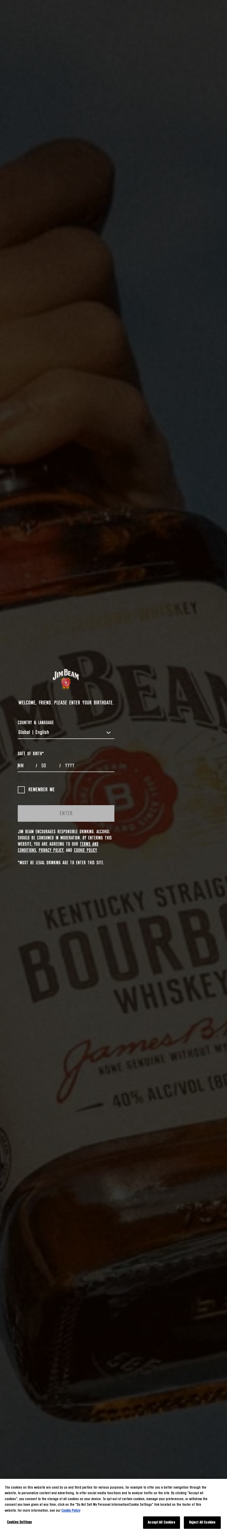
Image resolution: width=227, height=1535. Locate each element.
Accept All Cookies (161, 1522)
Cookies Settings (19, 1522)
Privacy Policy (51, 850)
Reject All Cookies (202, 1522)
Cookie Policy (85, 850)
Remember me (41, 789)
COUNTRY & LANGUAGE (36, 722)
